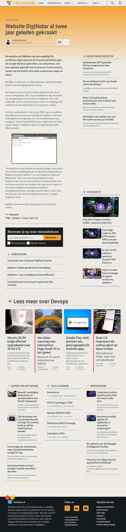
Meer (95, 3)
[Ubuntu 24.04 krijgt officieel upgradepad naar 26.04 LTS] (19, 321)
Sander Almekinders (42, 368)
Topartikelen (54, 3)
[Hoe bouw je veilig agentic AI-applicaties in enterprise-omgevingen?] (91, 426)
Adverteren (102, 510)
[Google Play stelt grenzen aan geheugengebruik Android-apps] (77, 321)
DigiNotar (16, 218)
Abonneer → (52, 237)
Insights (82, 3)
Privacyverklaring (105, 524)
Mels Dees (9, 368)
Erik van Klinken (99, 364)
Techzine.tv (94, 192)
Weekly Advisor (38, 243)
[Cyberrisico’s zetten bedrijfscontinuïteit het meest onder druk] (91, 401)
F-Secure (24, 218)
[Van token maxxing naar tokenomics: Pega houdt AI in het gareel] (48, 321)
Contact (100, 516)
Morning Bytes (18, 243)
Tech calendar (60, 386)
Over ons (100, 513)
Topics (67, 3)
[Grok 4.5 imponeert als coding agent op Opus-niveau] (107, 321)
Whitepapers (98, 386)
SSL (36, 218)
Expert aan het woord (24, 386)
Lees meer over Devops (41, 301)
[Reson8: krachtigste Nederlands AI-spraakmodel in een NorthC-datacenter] (12, 401)
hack (32, 218)
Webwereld (14, 214)
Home (41, 3)
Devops (15, 20)
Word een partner (105, 507)
